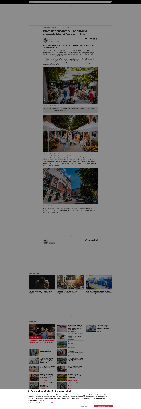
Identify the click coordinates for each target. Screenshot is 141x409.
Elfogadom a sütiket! (103, 406)
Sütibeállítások (84, 406)
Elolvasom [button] (53, 403)
